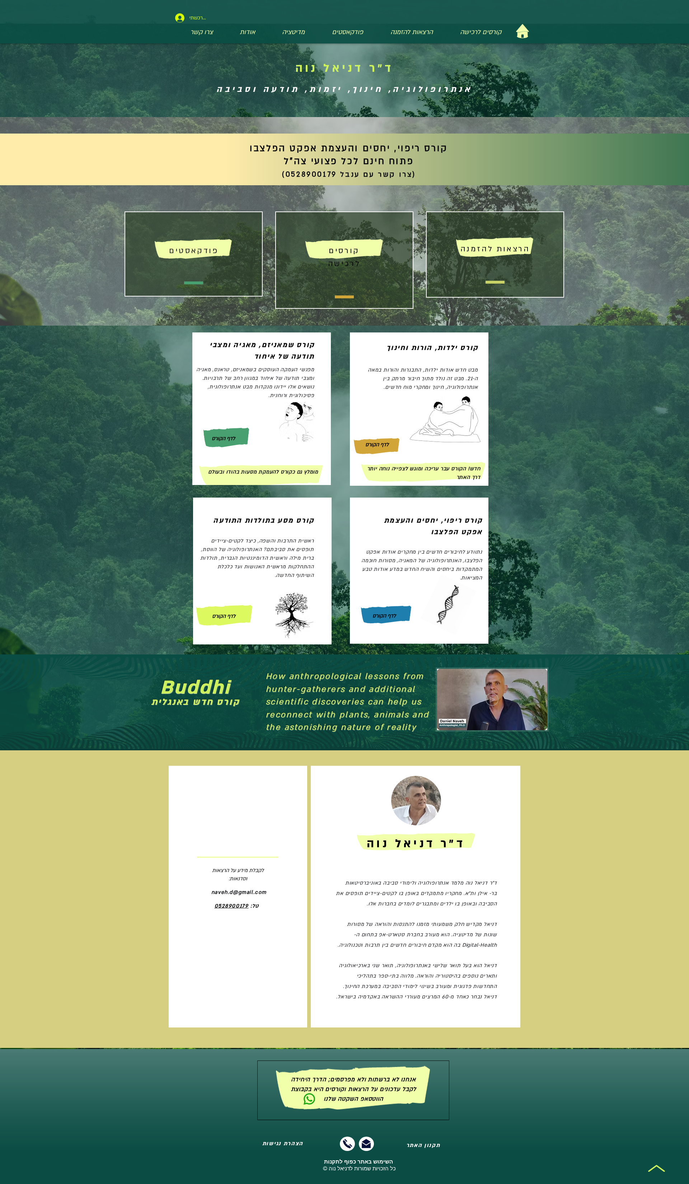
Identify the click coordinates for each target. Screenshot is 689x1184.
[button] (538, 722)
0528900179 (232, 906)
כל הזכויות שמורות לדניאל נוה (359, 1165)
